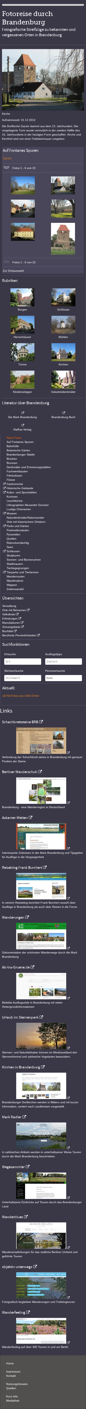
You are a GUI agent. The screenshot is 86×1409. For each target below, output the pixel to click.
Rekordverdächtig (18, 542)
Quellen (11, 538)
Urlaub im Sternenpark (20, 1017)
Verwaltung (9, 605)
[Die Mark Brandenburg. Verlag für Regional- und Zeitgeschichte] (22, 412)
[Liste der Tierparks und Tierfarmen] (4, 572)
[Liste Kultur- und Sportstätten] (4, 492)
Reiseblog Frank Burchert (22, 867)
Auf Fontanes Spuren (20, 442)
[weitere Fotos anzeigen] (6, 168)
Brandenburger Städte (21, 454)
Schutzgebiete (11, 627)
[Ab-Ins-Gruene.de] (43, 998)
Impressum (13, 1371)
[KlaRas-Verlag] (22, 425)
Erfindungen (10, 618)
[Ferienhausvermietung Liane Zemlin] (43, 1048)
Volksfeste (8, 614)
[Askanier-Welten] (43, 848)
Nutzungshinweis (17, 1384)
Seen (10, 547)
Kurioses (12, 496)
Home (10, 1363)
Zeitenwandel (15, 589)
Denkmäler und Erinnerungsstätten (29, 467)
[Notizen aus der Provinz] (43, 1148)
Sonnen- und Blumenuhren (24, 559)
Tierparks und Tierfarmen (23, 572)
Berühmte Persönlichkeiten (19, 635)
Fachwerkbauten (17, 471)
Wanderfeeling (13, 1312)
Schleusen (13, 551)
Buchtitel (7, 631)
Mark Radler (11, 1117)
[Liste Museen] (4, 513)
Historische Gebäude (20, 488)
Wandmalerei (15, 580)
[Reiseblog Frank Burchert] (43, 898)
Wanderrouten (16, 576)
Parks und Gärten (18, 526)
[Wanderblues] (43, 1247)
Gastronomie (15, 484)
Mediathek (12, 1400)
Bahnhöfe (13, 446)
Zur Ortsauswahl (13, 270)
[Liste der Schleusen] (4, 551)
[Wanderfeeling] (43, 1342)
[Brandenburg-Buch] (63, 412)
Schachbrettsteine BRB (20, 722)
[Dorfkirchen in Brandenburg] (43, 1098)
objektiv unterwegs (17, 1266)
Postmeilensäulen (18, 530)
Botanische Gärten (18, 450)
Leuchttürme (15, 500)
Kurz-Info (12, 1396)
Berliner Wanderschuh (19, 771)
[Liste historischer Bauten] (4, 488)
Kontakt (11, 1375)
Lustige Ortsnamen (19, 509)
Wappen (12, 584)
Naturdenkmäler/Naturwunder (25, 517)
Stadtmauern (15, 563)
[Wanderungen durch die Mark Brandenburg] (43, 948)
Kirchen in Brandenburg (21, 1067)
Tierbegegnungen (18, 568)
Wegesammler (13, 1167)
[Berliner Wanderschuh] (43, 803)
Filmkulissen (14, 475)
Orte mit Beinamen (14, 610)
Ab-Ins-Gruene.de (16, 967)
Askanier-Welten (15, 817)
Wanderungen (13, 917)
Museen (12, 513)
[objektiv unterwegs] (43, 1297)
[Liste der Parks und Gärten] (4, 526)
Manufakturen (11, 622)
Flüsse (11, 479)
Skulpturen (13, 555)
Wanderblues (12, 1217)
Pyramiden (13, 534)
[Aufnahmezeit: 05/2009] (23, 193)
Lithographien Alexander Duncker (28, 505)
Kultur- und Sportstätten (22, 492)
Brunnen (12, 463)
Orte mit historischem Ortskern (26, 521)
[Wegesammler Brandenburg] (43, 1198)
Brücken (12, 458)
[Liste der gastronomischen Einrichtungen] (4, 484)
